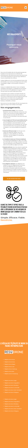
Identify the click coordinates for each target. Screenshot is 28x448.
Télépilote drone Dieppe (9, 364)
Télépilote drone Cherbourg (10, 369)
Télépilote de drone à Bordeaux (11, 385)
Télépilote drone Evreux (9, 362)
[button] (26, 7)
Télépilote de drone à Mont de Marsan (13, 390)
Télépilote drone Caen (9, 366)
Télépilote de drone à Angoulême (12, 383)
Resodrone (6, 220)
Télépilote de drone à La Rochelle (11, 387)
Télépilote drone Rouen (9, 359)
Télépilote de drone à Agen (10, 380)
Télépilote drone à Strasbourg (11, 373)
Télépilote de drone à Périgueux (11, 392)
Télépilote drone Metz (9, 371)
